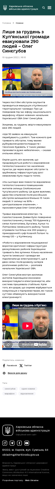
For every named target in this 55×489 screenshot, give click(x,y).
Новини (19, 23)
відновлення (27, 393)
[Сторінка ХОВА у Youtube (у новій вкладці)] (26, 443)
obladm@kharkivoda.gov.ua (20, 454)
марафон (10, 393)
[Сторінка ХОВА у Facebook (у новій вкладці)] (19, 443)
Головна (6, 23)
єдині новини (28, 389)
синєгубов (10, 389)
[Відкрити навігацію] (49, 7)
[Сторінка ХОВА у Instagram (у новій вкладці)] (4, 443)
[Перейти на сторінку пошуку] (43, 7)
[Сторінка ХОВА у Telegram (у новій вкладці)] (12, 443)
